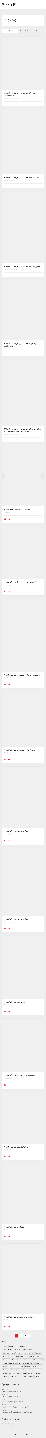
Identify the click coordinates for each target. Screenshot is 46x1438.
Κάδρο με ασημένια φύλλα (11, 1391)
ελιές (18, 1360)
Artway (5, 1346)
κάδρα (41, 1360)
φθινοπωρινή (21, 1373)
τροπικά (12, 1373)
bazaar (11, 1346)
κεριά (33, 1363)
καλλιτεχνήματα (14, 1363)
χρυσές (37, 1377)
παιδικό (13, 1370)
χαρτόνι (5, 1377)
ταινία (5, 1373)
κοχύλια (39, 1363)
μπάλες (12, 1366)
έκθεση (38, 1353)
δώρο (38, 1356)
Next (27, 1335)
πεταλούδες (22, 1370)
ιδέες (34, 1360)
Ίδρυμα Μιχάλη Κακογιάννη (11, 1350)
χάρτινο (37, 1373)
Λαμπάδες (7, 512)
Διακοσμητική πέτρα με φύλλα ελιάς (15, 1407)
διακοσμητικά (19, 1356)
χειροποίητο (14, 1377)
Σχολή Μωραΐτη (17, 1353)
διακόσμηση (30, 1356)
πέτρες (35, 1366)
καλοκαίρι (26, 1363)
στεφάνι (38, 1370)
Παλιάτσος (6, 1353)
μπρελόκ (20, 1366)
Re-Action (23, 1346)
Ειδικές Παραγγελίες (11, 98)
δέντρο (10, 1356)
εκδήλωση (6, 1360)
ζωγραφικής (26, 1360)
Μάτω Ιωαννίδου (28, 1350)
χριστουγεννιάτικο (27, 1377)
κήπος (5, 1363)
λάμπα (5, 1366)
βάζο (4, 1356)
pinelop (4, 1389)
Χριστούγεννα (29, 1353)
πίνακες (5, 1370)
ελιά (13, 1360)
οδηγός (27, 1366)
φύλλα (30, 1373)
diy (16, 1346)
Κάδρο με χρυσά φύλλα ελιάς (12, 1402)
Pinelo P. (29, 1435)
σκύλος (30, 1370)
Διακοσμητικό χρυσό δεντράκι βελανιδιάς (17, 1412)
